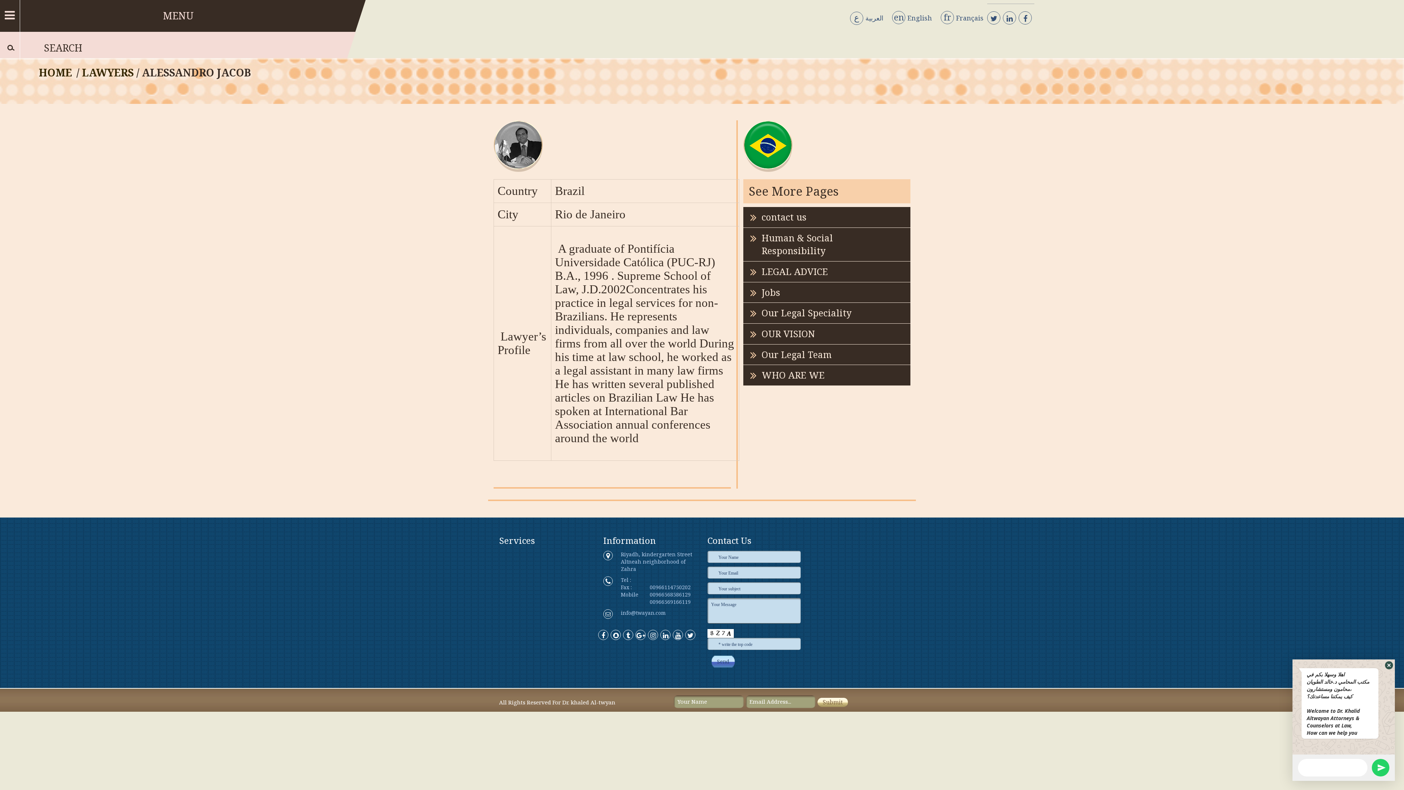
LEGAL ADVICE (795, 271)
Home (55, 72)
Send (723, 661)
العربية (868, 18)
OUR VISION (788, 333)
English (913, 18)
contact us (784, 217)
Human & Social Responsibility (797, 244)
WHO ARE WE (793, 375)
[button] (1389, 665)
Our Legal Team (797, 354)
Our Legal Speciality (807, 312)
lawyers (108, 72)
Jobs (771, 292)
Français (964, 18)
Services (517, 540)
